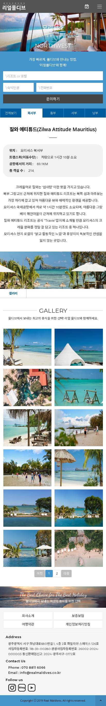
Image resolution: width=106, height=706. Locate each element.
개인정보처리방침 (78, 624)
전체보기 (10, 113)
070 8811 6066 (33, 667)
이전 (39, 573)
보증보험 (78, 615)
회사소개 (28, 615)
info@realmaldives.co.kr (40, 673)
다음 (66, 573)
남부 (95, 113)
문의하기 (53, 98)
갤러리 (13, 293)
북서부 (32, 113)
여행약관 (28, 624)
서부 (74, 113)
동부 (53, 113)
